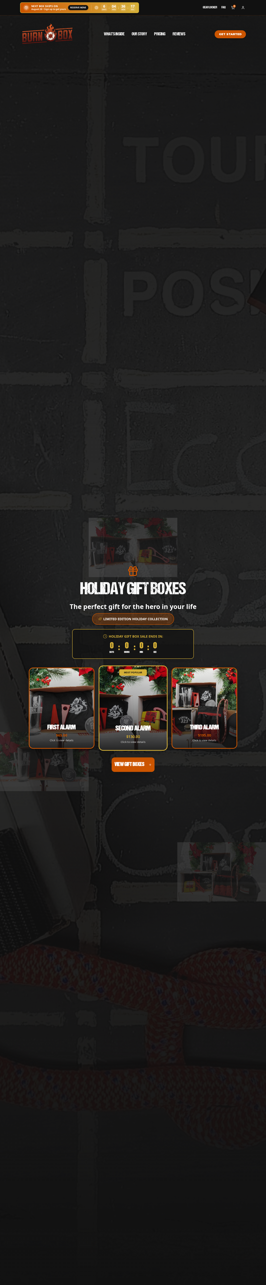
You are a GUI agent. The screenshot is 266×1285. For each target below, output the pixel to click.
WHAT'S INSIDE (114, 34)
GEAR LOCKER (210, 7)
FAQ (223, 7)
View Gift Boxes (129, 764)
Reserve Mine (78, 7)
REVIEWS (179, 34)
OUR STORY (139, 34)
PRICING (159, 34)
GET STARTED (230, 34)
